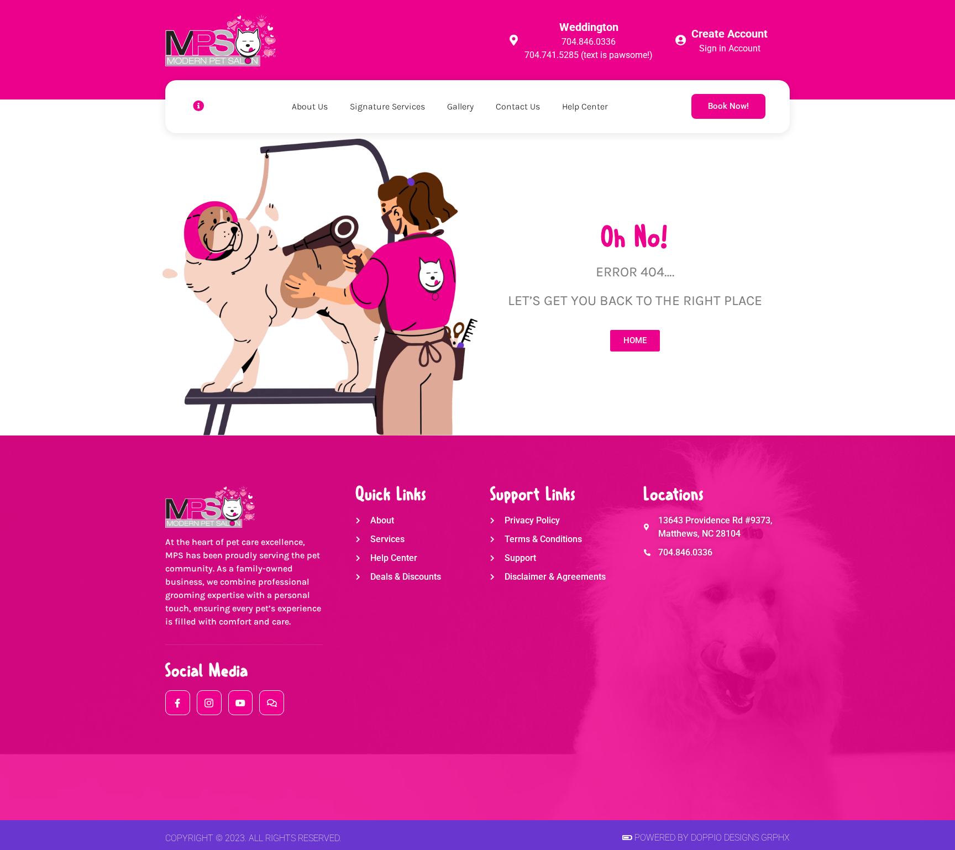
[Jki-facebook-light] (177, 702)
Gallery (460, 106)
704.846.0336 (589, 41)
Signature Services (387, 106)
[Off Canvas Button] (198, 106)
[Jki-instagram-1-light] (209, 702)
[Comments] (271, 702)
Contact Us (518, 106)
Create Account (729, 33)
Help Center (585, 106)
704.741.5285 (551, 55)
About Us (310, 106)
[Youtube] (240, 702)
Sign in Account (729, 48)
